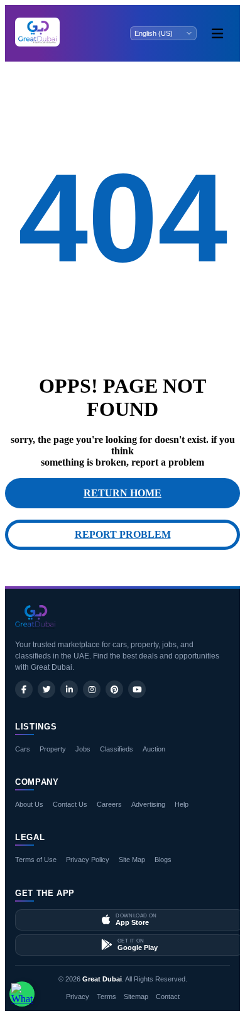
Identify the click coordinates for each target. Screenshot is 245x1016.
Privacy (77, 996)
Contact (168, 996)
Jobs (82, 749)
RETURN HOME (122, 493)
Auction (154, 749)
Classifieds (116, 749)
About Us (29, 804)
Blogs (163, 859)
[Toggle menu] (217, 33)
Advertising (148, 804)
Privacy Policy (87, 859)
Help (181, 804)
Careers (109, 804)
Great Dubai (102, 979)
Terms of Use (36, 859)
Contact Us (70, 804)
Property (53, 749)
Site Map (132, 859)
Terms (106, 996)
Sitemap (136, 996)
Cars (22, 749)
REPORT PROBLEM (123, 534)
